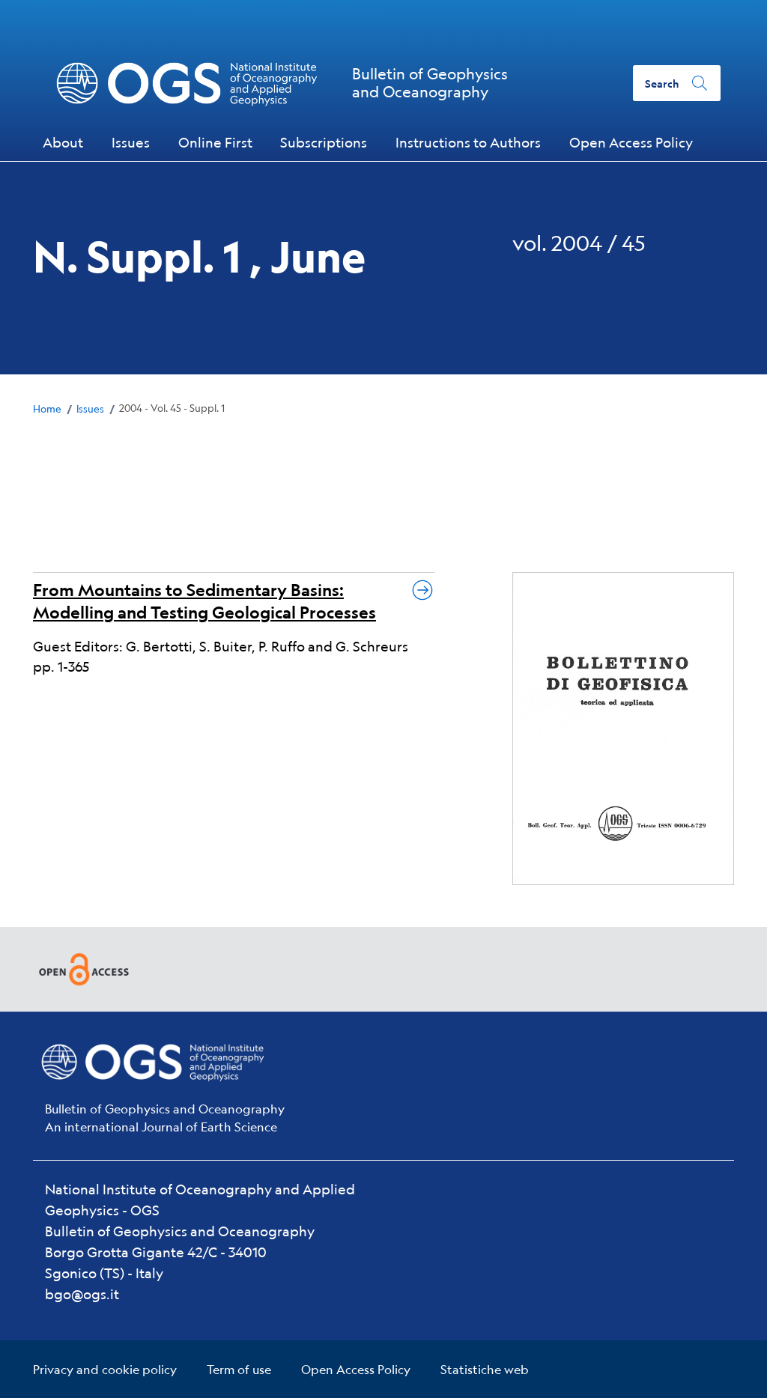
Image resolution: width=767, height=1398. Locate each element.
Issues (90, 408)
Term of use (239, 1369)
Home (47, 408)
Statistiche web (484, 1369)
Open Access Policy (355, 1369)
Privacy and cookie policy (105, 1369)
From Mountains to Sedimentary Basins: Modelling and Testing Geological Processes (204, 601)
